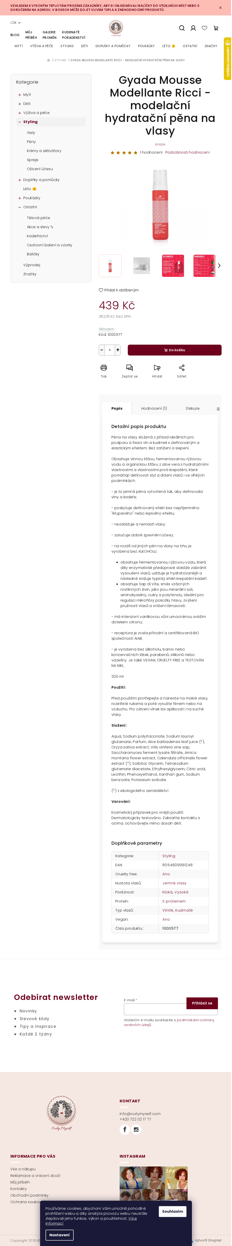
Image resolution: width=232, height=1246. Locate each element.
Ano (166, 874)
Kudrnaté (184, 910)
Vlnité (167, 910)
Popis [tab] (116, 408)
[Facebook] (125, 1129)
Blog (15, 35)
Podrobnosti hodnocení (187, 152)
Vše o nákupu (23, 1169)
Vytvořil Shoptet (208, 1240)
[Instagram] (136, 1129)
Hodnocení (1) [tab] (154, 408)
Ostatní (30, 207)
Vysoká (181, 892)
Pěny (31, 141)
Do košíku (177, 350)
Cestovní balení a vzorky (49, 245)
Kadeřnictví (37, 236)
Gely (31, 132)
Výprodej (31, 265)
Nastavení (59, 1235)
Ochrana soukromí (27, 1202)
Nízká (167, 892)
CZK (13, 22)
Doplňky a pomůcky (41, 179)
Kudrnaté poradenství (73, 35)
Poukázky (31, 198)
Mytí (27, 94)
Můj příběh (31, 35)
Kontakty (18, 1188)
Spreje (32, 159)
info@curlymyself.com (140, 1113)
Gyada (160, 144)
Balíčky (33, 254)
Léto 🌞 (30, 188)
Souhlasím (172, 1211)
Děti (27, 103)
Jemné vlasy (174, 883)
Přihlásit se (202, 1003)
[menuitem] (19, 46)
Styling (30, 121)
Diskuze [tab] (193, 408)
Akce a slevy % (40, 227)
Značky (29, 274)
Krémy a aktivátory (44, 150)
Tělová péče (38, 217)
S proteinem (174, 901)
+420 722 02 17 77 (135, 1119)
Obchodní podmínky (29, 1195)
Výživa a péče (36, 112)
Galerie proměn (49, 35)
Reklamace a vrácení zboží (35, 1175)
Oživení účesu (40, 169)
